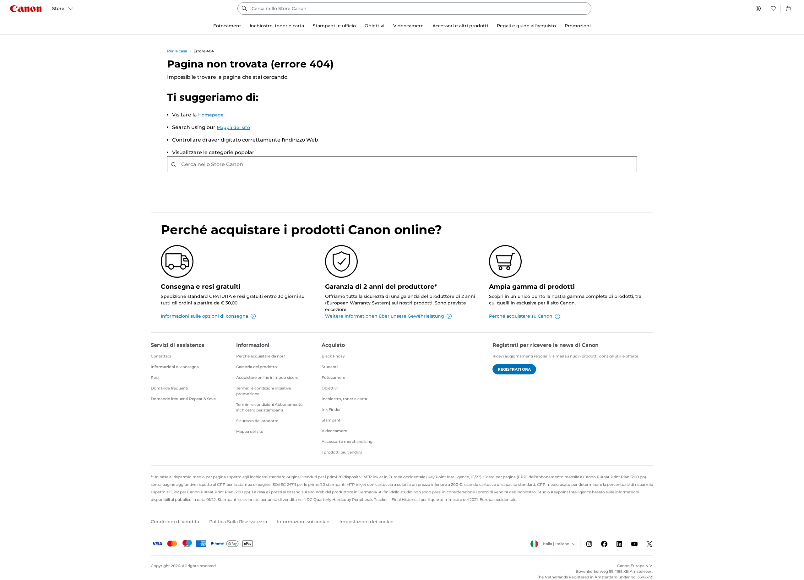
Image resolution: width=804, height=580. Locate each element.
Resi (155, 377)
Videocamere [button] (408, 26)
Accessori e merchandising (347, 441)
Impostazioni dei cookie (367, 521)
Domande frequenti (169, 388)
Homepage (211, 115)
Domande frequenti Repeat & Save (183, 398)
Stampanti (331, 420)
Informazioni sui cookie (303, 521)
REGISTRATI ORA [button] (514, 369)
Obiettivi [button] (374, 26)
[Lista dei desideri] (773, 8)
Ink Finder (331, 409)
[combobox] (414, 8)
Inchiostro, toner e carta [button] (277, 26)
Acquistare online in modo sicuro (267, 377)
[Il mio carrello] (788, 8)
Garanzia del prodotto (256, 366)
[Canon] (25, 8)
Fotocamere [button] (227, 26)
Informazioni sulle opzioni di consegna (204, 316)
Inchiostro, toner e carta (344, 398)
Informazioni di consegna (175, 366)
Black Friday (333, 356)
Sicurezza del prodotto (257, 420)
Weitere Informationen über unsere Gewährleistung (384, 316)
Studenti (330, 366)
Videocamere (334, 430)
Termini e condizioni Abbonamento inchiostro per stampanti (269, 407)
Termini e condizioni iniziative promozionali (263, 391)
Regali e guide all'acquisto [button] (526, 26)
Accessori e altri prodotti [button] (460, 26)
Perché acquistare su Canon (520, 316)
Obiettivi (330, 388)
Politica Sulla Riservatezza (238, 521)
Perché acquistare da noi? (260, 356)
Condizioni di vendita (175, 521)
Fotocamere (333, 377)
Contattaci (161, 356)
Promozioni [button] (578, 26)
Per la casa (177, 51)
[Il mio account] (758, 8)
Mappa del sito (233, 127)
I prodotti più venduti (342, 452)
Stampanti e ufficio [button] (334, 26)
